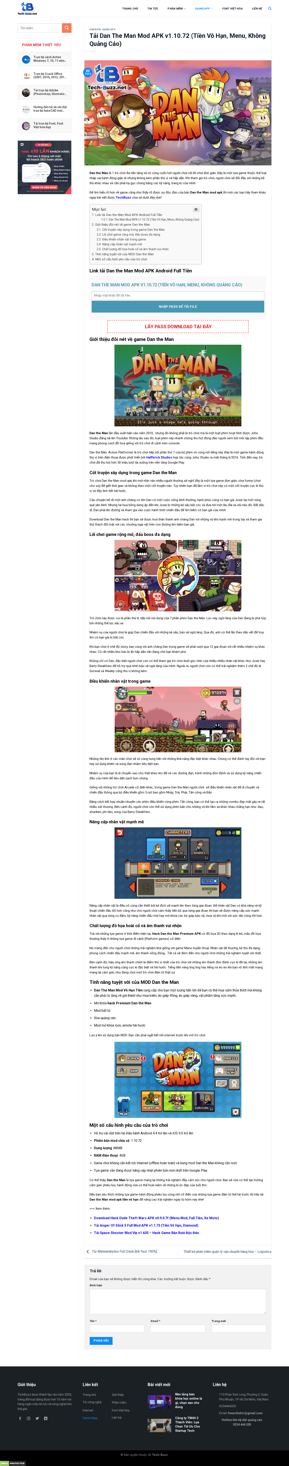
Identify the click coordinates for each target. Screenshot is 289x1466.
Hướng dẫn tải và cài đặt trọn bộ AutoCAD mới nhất (50, 108)
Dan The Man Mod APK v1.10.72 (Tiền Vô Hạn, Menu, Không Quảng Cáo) (154, 219)
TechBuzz (123, 197)
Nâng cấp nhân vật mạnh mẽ (122, 244)
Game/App (202, 8)
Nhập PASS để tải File (178, 307)
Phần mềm (175, 8)
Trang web (219, 1321)
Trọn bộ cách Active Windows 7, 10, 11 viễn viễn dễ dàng (49, 58)
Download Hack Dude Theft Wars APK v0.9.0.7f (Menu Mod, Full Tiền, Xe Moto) (156, 1218)
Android (95, 29)
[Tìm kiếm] (269, 8)
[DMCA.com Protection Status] (13, 1463)
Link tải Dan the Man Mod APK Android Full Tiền (128, 215)
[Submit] (67, 28)
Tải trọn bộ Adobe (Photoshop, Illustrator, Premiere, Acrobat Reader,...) (49, 92)
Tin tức (152, 8)
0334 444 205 (242, 1424)
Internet (88, 1410)
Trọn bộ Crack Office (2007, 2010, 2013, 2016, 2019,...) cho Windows (50, 75)
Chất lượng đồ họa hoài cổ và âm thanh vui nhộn (135, 249)
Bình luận (96, 1285)
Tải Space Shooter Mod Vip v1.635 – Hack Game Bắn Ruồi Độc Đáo (146, 1233)
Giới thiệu (118, 1394)
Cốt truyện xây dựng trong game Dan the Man (133, 230)
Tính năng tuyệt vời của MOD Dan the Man (124, 254)
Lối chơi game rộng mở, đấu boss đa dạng (131, 234)
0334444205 (227, 1406)
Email (155, 1321)
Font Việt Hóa (232, 8)
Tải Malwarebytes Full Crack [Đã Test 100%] (124, 1251)
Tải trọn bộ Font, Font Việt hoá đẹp (48, 125)
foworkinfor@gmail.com (245, 1413)
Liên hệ (257, 8)
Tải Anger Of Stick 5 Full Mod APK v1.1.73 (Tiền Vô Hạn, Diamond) (146, 1225)
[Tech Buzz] (40, 8)
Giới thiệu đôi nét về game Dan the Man (122, 224)
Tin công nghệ (92, 1402)
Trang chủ (130, 8)
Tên (93, 1321)
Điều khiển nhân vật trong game (124, 239)
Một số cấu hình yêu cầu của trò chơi (121, 259)
